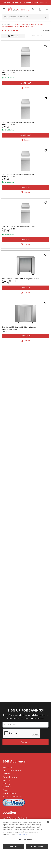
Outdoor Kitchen (7, 27)
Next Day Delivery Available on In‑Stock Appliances (26, 2)
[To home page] (18, 9)
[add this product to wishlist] (46, 46)
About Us (6, 780)
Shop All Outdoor (37, 24)
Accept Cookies (37, 846)
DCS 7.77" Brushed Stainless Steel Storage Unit (18, 227)
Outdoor (25, 24)
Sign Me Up (25, 742)
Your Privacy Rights (25, 839)
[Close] (48, 822)
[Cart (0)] (47, 9)
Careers (5, 790)
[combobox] (38, 36)
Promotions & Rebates (12, 770)
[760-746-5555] (40, 9)
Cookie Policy (21, 834)
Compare (27, 88)
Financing (6, 783)
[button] (4, 9)
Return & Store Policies (12, 796)
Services (6, 773)
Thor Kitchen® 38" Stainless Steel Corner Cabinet (19, 327)
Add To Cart (26, 83)
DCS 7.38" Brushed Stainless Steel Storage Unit (18, 122)
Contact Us (6, 786)
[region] (25, 835)
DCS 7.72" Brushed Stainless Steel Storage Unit (18, 174)
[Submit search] (45, 17)
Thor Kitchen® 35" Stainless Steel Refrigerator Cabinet (20, 279)
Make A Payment (9, 777)
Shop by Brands (9, 793)
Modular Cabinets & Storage (25, 27)
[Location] (33, 9)
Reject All (13, 846)
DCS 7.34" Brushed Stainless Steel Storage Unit (18, 70)
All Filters (14, 36)
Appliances (16, 24)
